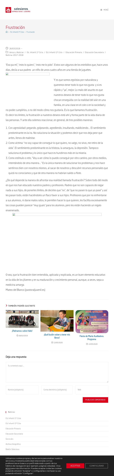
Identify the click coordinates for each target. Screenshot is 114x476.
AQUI (8, 468)
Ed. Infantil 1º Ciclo (35, 52)
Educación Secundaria (94, 52)
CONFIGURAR (97, 466)
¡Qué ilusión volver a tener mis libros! (57, 336)
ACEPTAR (75, 466)
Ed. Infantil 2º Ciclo (54, 52)
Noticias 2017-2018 (14, 55)
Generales (9, 439)
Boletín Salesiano (12, 449)
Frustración (31, 32)
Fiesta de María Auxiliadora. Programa (92, 337)
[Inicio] (7, 32)
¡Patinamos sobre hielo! (22, 331)
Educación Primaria (74, 52)
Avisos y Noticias (16, 52)
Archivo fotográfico (13, 444)
